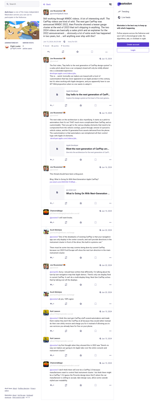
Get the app (21, 395)
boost (46, 46)
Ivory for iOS (72, 42)
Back (48, 4)
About (15, 388)
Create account (133, 44)
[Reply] (48, 51)
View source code (18, 397)
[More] (106, 52)
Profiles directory (23, 388)
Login (133, 50)
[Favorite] (77, 51)
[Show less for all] (110, 4)
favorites (65, 46)
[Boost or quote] (63, 51)
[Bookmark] (92, 51)
